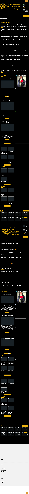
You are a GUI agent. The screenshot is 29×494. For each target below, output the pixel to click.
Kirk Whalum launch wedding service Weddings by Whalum (10, 8)
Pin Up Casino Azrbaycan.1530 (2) (7, 230)
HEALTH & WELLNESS (3, 470)
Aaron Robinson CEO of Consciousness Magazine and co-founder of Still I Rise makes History (14, 24)
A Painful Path (10, 402)
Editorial (24, 7)
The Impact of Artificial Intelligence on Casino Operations (10, 11)
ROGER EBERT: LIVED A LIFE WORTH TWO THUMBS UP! (10, 202)
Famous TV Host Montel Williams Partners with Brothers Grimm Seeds (11, 59)
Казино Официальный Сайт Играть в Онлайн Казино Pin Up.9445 (10, 234)
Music (1, 458)
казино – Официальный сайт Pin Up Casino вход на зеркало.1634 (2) (11, 232)
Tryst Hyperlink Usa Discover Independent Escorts (8, 16)
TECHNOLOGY (2, 471)
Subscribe (21, 490)
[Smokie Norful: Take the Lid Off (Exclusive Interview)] (24, 10)
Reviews (2, 460)
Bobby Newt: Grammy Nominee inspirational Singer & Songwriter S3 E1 (25, 212)
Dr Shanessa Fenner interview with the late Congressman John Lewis (3, 202)
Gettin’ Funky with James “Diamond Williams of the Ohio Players (11, 10)
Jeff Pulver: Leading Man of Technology (11, 173)
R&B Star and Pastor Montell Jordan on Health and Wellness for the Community (7, 336)
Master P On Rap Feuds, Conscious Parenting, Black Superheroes (10, 161)
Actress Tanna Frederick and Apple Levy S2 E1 (25, 219)
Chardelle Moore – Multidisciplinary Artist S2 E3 (11, 218)
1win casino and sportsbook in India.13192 (8, 229)
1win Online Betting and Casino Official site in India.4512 (10, 226)
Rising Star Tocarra (3, 53)
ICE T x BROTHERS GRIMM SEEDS (6, 64)
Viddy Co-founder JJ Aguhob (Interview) (3, 182)
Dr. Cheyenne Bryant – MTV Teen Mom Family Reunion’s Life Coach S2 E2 (18, 218)
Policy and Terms (3, 464)
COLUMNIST (2, 472)
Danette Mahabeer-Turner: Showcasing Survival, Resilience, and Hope (11, 9)
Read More (7, 96)
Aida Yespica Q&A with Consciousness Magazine (7, 122)
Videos (2, 459)
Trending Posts (25, 3)
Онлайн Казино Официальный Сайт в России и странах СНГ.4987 (10, 228)
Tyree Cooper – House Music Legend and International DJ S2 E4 (4, 218)
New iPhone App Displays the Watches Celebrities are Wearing (3, 174)
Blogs (7, 490)
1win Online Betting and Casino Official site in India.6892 (9, 243)
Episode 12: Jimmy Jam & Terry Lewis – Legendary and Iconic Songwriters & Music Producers (11, 212)
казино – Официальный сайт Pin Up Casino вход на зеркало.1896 (10, 227)
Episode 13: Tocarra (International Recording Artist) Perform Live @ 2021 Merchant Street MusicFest (4, 212)
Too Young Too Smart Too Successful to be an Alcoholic (3, 194)
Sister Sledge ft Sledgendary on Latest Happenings (3, 161)
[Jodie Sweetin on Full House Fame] (24, 5)
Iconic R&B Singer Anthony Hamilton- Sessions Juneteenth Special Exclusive (10, 152)
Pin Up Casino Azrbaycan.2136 (6, 233)
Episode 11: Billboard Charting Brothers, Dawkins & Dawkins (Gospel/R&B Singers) (18, 212)
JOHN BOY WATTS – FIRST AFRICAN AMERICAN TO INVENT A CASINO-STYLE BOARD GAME (14, 30)
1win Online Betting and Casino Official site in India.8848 (10, 231)
